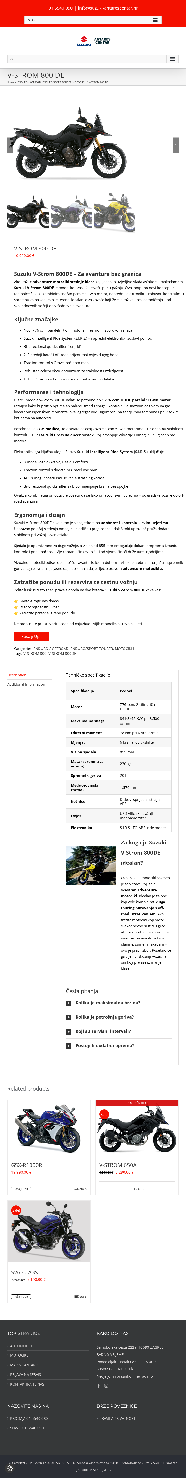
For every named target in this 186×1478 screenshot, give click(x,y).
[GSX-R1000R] (49, 1127)
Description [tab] (16, 674)
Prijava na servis (25, 1374)
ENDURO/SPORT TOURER (91, 648)
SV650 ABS (24, 1272)
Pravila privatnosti (118, 1418)
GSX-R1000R (26, 1164)
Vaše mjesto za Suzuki (103, 1463)
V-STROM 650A (118, 1164)
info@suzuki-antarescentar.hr (108, 8)
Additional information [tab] (26, 684)
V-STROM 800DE (62, 653)
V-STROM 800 (34, 653)
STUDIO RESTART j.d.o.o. (94, 1470)
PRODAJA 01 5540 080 (29, 1418)
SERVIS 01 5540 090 (27, 1428)
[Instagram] (106, 1386)
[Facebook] (99, 1386)
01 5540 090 (60, 8)
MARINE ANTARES (24, 1365)
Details (82, 1189)
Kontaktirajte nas (27, 1384)
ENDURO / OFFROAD (51, 648)
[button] (119, 1003)
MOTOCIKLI (124, 648)
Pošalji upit (31, 636)
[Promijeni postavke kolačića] (10, 1468)
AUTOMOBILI (21, 1346)
